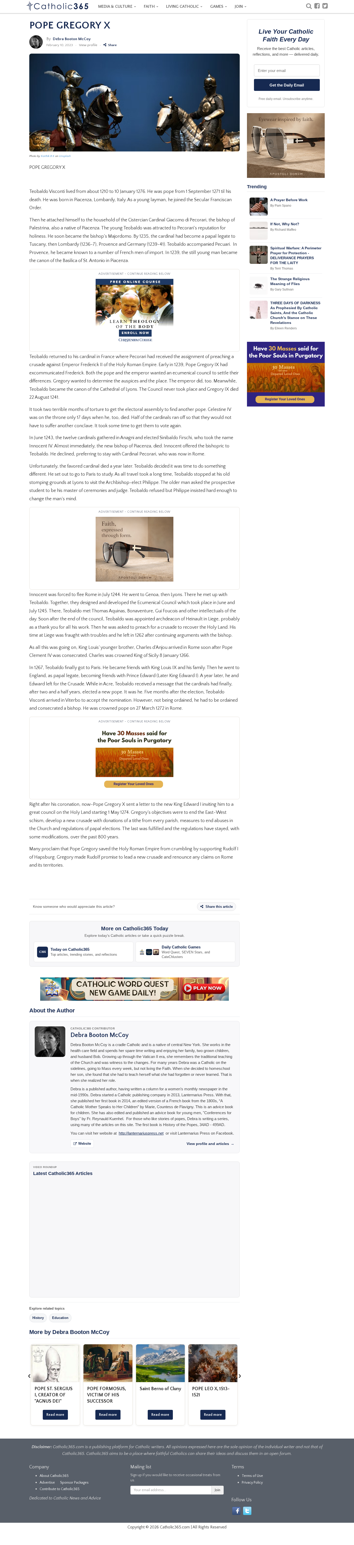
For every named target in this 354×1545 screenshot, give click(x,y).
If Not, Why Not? (284, 224)
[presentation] (29, 1376)
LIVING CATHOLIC (183, 6)
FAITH (150, 6)
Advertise (47, 1483)
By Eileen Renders (283, 328)
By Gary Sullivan (282, 289)
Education (60, 1318)
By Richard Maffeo (283, 229)
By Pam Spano (280, 205)
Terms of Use (252, 1476)
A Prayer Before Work (289, 200)
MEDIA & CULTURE (115, 6)
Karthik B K (47, 156)
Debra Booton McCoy (72, 39)
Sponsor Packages (74, 1483)
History (38, 1318)
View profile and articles (210, 1144)
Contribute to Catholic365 (60, 1489)
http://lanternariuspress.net (141, 1133)
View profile (88, 45)
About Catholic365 (54, 1476)
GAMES (217, 6)
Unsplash (65, 156)
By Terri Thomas (281, 268)
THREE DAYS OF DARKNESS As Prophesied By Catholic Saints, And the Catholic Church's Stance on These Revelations (295, 313)
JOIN (239, 6)
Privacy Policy (252, 1483)
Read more (55, 1415)
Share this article (218, 907)
